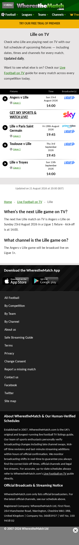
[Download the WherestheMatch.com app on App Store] (15, 284)
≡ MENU (8, 5)
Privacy (9, 353)
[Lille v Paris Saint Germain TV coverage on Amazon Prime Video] (69, 126)
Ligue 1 (17, 103)
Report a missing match (20, 369)
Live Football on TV (29, 202)
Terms (8, 345)
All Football (11, 298)
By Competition (14, 306)
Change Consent (15, 361)
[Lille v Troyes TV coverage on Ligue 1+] (69, 162)
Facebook (10, 385)
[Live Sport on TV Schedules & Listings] (40, 9)
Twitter (9, 393)
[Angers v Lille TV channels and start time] (5, 101)
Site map (10, 401)
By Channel (11, 321)
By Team (10, 314)
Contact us (11, 377)
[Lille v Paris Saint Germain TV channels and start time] (5, 130)
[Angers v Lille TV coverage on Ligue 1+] (69, 97)
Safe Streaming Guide (18, 337)
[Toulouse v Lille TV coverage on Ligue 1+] (69, 144)
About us (10, 329)
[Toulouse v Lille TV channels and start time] (5, 148)
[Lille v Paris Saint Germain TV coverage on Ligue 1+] (69, 131)
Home (8, 202)
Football (10, 14)
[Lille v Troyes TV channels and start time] (5, 166)
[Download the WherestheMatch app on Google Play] (45, 284)
